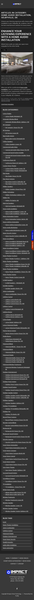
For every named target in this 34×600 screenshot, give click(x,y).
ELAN (4, 522)
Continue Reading (7, 104)
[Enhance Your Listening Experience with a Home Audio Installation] (17, 62)
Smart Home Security (9, 539)
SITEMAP (21, 563)
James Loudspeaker (9, 528)
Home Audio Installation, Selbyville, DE (17, 99)
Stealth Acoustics (8, 542)
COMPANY (14, 558)
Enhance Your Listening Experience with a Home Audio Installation (16, 35)
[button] (2, 4)
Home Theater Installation (10, 525)
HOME (7, 558)
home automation (8, 548)
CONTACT (13, 563)
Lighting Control (7, 530)
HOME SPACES (24, 558)
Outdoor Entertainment (10, 536)
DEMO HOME (27, 561)
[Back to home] (17, 4)
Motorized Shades (8, 533)
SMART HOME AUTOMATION (12, 561)
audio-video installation (10, 545)
